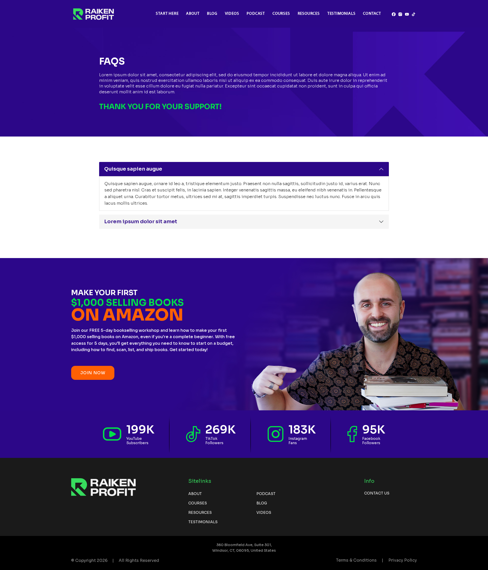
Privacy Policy (402, 560)
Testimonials (341, 14)
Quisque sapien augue (133, 169)
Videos (232, 14)
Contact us (376, 493)
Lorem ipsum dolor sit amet (140, 221)
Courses (281, 14)
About (192, 14)
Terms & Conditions (356, 560)
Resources (309, 14)
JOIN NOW (92, 373)
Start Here (167, 14)
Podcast (256, 14)
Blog (212, 14)
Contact (372, 14)
